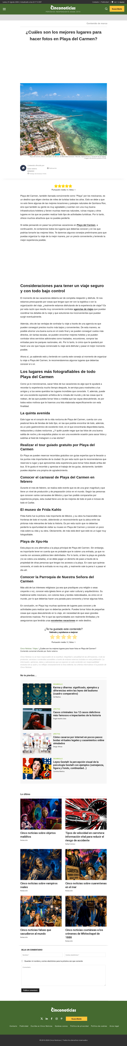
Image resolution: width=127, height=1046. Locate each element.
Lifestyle (56, 709)
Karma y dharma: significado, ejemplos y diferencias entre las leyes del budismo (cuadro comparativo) (76, 690)
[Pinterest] (61, 1019)
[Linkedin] (46, 1019)
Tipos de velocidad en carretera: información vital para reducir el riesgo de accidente (85, 836)
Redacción (24, 840)
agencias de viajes (83, 309)
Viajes (35, 648)
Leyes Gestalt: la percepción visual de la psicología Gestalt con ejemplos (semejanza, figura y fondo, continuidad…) (78, 765)
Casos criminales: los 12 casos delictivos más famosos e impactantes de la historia (77, 714)
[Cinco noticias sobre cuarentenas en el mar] (86, 864)
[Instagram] (56, 1019)
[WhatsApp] (95, 168)
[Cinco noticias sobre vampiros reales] (41, 864)
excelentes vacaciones (63, 620)
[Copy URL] (101, 168)
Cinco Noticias (26, 648)
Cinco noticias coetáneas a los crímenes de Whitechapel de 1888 (84, 933)
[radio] (52, 637)
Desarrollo (58, 684)
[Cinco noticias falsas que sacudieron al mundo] (41, 911)
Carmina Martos (58, 771)
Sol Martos (57, 697)
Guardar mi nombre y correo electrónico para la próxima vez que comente (53, 961)
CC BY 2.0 (56, 156)
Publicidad (105, 2)
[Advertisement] (63, 64)
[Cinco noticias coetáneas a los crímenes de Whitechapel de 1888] (86, 911)
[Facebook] (89, 168)
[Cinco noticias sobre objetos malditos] (41, 814)
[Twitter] (42, 1019)
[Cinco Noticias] (63, 1010)
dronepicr (49, 156)
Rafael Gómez (70, 844)
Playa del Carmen (86, 225)
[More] (107, 168)
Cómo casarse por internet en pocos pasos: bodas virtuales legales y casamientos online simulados (78, 740)
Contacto (95, 2)
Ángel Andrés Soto (59, 719)
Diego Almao (57, 747)
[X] (84, 168)
